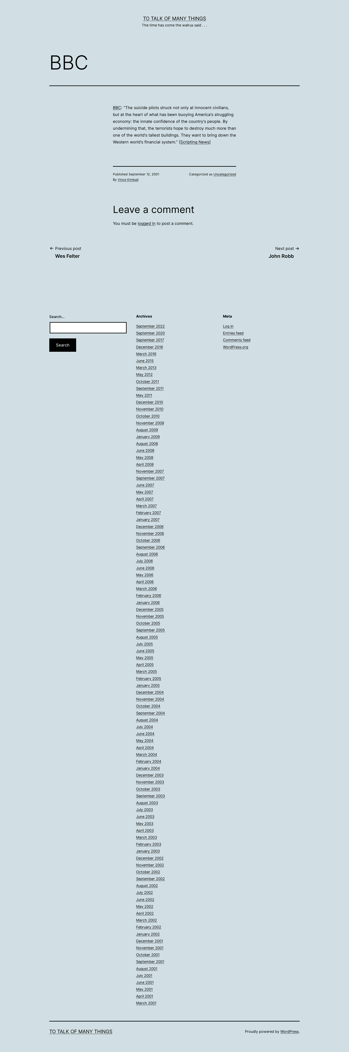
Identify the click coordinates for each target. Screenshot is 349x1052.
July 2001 (144, 975)
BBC (117, 107)
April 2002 (145, 913)
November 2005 (150, 616)
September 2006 (150, 547)
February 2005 (148, 678)
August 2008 (147, 443)
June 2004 (145, 734)
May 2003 (144, 823)
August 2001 (146, 969)
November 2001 (149, 948)
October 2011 (147, 381)
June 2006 (145, 568)
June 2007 (145, 485)
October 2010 (148, 416)
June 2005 (145, 651)
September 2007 (150, 478)
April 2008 (145, 464)
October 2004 (148, 706)
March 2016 (146, 354)
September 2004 (150, 713)
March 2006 (146, 589)
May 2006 (144, 575)
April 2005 (145, 664)
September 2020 (150, 333)
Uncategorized (224, 174)
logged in (147, 223)
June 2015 (145, 361)
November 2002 (150, 865)
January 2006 (148, 602)
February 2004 (148, 761)
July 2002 (144, 892)
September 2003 (150, 796)
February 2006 (148, 595)
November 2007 (150, 471)
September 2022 (150, 326)
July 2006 (144, 561)
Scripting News (194, 142)
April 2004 (145, 748)
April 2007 (144, 499)
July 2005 (144, 644)
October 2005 (148, 623)
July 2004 (144, 727)
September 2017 (150, 340)
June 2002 (145, 899)
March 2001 (146, 1003)
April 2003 (145, 830)
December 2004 (150, 692)
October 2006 (148, 540)
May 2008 (144, 457)
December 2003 (150, 775)
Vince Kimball (128, 180)
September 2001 (150, 961)
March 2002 (146, 920)
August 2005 (147, 637)
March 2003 (146, 837)
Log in (228, 326)
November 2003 (150, 782)
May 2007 (144, 492)
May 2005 (144, 658)
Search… (57, 317)
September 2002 (150, 879)
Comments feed (236, 340)
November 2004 (150, 699)
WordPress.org (235, 347)
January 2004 (148, 768)
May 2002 (144, 906)
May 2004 (144, 740)
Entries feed (233, 333)
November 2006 (150, 533)
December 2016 (149, 347)
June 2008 (145, 450)
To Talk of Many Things (174, 18)
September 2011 (150, 388)
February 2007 (148, 513)
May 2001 (144, 989)
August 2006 (147, 554)
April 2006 (145, 582)
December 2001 (149, 941)
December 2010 (149, 402)
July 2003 (144, 810)
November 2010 (149, 409)
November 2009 (150, 423)
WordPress (289, 1031)
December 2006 (150, 526)
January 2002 (148, 934)
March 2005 (146, 671)
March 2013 (146, 367)
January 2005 (148, 685)
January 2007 (148, 519)
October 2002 (148, 872)
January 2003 (148, 851)
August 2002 (147, 886)
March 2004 (146, 754)
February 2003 (148, 844)
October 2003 (148, 789)
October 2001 (148, 955)
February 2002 (148, 927)
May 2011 (144, 395)
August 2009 (147, 430)
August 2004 (147, 720)
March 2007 (146, 506)
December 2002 (150, 858)
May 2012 (144, 374)
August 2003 (147, 803)
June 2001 (145, 982)
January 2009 (148, 437)
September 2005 (150, 630)
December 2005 (150, 609)
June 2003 (145, 816)
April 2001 (144, 996)
